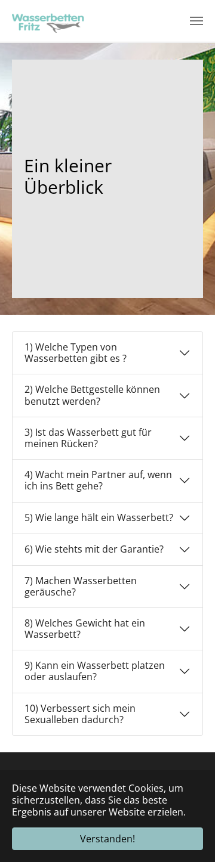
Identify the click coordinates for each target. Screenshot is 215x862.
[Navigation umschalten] (196, 21)
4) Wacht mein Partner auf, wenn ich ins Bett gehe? (98, 480)
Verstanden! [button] (107, 838)
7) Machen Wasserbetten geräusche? (80, 586)
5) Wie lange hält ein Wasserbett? (98, 517)
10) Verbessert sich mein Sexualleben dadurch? (80, 714)
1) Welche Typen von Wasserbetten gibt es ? (75, 352)
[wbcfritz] (50, 21)
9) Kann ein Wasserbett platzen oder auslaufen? (94, 671)
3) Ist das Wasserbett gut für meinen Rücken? (88, 438)
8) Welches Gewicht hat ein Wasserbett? (84, 628)
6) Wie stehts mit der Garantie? (94, 549)
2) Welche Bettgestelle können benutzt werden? (92, 395)
